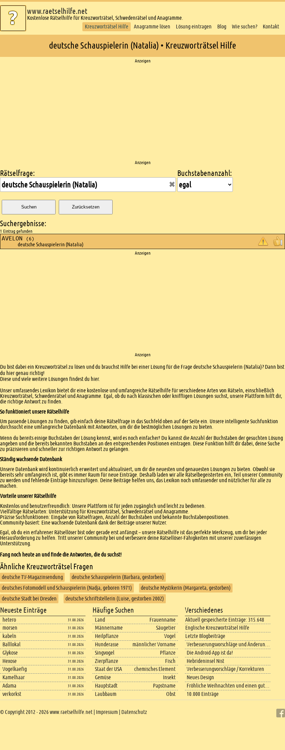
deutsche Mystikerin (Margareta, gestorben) (186, 587)
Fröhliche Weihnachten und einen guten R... (232, 685)
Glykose (10, 652)
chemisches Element (155, 669)
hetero (9, 619)
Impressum (107, 712)
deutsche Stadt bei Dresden (29, 598)
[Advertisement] (142, 112)
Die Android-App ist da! (210, 652)
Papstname (164, 685)
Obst (171, 694)
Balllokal (11, 644)
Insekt (169, 677)
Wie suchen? (244, 26)
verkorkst (11, 694)
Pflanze (168, 652)
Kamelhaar (13, 677)
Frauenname (162, 619)
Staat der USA (108, 669)
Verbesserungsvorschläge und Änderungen (230, 644)
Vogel (170, 636)
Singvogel (104, 652)
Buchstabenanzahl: (204, 173)
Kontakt (271, 26)
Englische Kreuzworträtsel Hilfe (217, 627)
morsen (9, 627)
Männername (109, 627)
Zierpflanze (106, 661)
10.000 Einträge (203, 694)
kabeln (9, 636)
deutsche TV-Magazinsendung (32, 577)
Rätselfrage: (17, 173)
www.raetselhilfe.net (57, 11)
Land (100, 619)
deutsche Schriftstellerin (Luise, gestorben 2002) (114, 598)
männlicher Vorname (154, 644)
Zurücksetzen (85, 207)
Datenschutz (134, 712)
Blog (221, 26)
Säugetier (166, 627)
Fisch (170, 661)
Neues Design (200, 677)
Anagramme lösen (152, 26)
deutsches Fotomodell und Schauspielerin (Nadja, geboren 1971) (67, 587)
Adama (9, 685)
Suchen (28, 207)
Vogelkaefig (14, 669)
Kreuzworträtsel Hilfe (106, 26)
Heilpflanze (107, 636)
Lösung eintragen (194, 26)
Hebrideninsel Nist (205, 661)
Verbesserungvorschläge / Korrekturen (225, 669)
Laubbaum (105, 694)
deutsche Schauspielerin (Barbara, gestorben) (118, 577)
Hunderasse (107, 644)
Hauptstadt (106, 685)
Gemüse (103, 677)
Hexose (9, 661)
